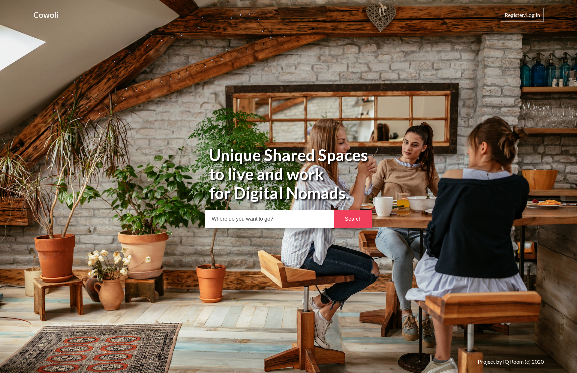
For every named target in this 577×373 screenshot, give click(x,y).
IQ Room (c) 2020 (523, 361)
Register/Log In (522, 15)
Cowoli (46, 15)
